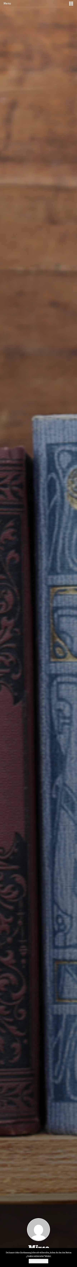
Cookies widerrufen (38, 1261)
